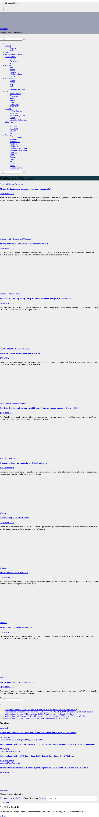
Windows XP (15, 142)
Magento (13, 98)
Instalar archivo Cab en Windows (14, 573)
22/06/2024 (4, 248)
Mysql (12, 63)
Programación (10, 78)
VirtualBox (14, 129)
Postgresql (14, 61)
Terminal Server (16, 168)
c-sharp (12, 81)
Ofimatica (13, 153)
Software (18, 349)
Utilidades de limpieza (18, 120)
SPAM (12, 118)
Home (7, 802)
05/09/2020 (4, 632)
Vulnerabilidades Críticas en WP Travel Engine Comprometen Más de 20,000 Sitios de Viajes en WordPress (46, 716)
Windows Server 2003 (18, 148)
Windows (13, 139)
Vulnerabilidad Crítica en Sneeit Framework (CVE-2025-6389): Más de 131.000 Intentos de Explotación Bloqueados (49, 712)
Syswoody (4, 29)
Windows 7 (14, 144)
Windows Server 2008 (18, 150)
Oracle (12, 59)
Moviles (8, 46)
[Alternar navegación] (1, 37)
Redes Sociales (15, 94)
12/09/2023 (4, 413)
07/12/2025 (4, 737)
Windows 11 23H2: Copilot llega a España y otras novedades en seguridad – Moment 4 (35, 298)
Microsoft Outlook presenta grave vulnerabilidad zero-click (24, 244)
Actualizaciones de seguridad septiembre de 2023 (20, 353)
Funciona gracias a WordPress (11, 798)
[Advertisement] (49, 220)
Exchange (13, 166)
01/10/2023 (4, 303)
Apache (13, 157)
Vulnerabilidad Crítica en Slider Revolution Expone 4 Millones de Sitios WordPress (36, 718)
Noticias (8, 52)
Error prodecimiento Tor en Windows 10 (17, 682)
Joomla (12, 100)
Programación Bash (17, 89)
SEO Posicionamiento (13, 54)
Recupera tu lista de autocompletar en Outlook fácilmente (23, 463)
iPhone (12, 70)
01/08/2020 (4, 687)
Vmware (13, 131)
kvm (11, 124)
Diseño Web (14, 105)
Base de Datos (10, 57)
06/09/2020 (4, 577)
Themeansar (43, 798)
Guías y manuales (16, 137)
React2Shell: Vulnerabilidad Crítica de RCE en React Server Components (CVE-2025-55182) (41, 710)
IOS (11, 50)
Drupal (12, 102)
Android (13, 48)
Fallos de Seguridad (17, 115)
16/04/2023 (4, 468)
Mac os (12, 163)
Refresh (3, 816)
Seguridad (9, 109)
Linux (12, 159)
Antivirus (13, 113)
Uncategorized (6, 740)
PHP (11, 85)
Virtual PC (14, 126)
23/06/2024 (4, 194)
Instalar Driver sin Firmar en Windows (16, 627)
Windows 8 (14, 146)
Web (6, 91)
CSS (11, 87)
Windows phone (16, 74)
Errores (12, 155)
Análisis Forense (16, 111)
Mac (11, 161)
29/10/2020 (4, 523)
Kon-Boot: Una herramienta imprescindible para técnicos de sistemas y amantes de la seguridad (39, 408)
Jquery (12, 83)
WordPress (14, 107)
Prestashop (14, 96)
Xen (11, 133)
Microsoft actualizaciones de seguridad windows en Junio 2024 (25, 189)
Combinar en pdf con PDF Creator (14, 518)
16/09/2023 (4, 358)
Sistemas (8, 135)
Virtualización (10, 122)
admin (11, 194)
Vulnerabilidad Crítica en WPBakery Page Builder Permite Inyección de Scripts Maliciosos (39, 714)
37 (6, 697)
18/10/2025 (4, 761)
